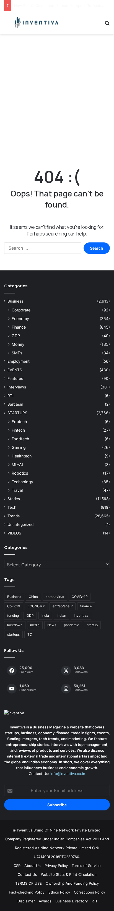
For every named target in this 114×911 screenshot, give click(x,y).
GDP (16, 335)
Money (18, 344)
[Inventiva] (36, 22)
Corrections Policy (89, 892)
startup (92, 625)
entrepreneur (62, 606)
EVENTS (14, 370)
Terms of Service (86, 865)
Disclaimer (26, 901)
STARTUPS (17, 413)
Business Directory (71, 901)
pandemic (71, 625)
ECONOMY (36, 606)
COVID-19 (79, 597)
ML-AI (17, 464)
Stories (13, 499)
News (51, 625)
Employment (18, 361)
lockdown (14, 625)
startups (13, 634)
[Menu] (7, 25)
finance (86, 606)
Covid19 (13, 606)
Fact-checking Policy (27, 892)
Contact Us (27, 874)
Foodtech (20, 438)
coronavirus (55, 597)
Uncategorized (20, 524)
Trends (13, 516)
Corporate (21, 310)
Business (15, 301)
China (33, 597)
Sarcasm (15, 404)
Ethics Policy (59, 892)
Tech (11, 507)
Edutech (19, 421)
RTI (10, 395)
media (35, 625)
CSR (17, 865)
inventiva (81, 615)
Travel (17, 490)
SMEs (17, 352)
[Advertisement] (57, 99)
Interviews (16, 387)
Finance (19, 327)
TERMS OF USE (28, 883)
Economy (20, 318)
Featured (15, 378)
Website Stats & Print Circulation (69, 874)
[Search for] (107, 25)
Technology (22, 481)
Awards (45, 901)
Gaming (19, 447)
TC (29, 634)
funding (13, 615)
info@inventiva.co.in (67, 773)
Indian (61, 615)
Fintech (18, 430)
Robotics (20, 473)
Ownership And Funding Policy (72, 883)
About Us (32, 865)
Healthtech (22, 456)
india (45, 615)
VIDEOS (14, 533)
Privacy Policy (56, 865)
